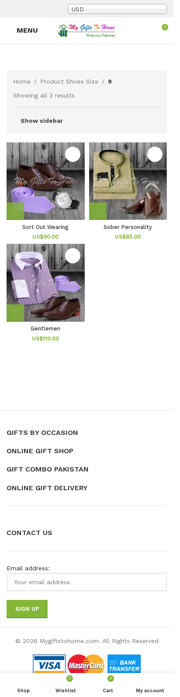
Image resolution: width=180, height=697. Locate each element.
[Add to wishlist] (72, 154)
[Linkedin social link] (43, 9)
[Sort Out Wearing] (46, 181)
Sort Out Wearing (45, 227)
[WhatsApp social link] (53, 9)
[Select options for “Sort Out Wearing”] (15, 211)
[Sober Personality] (128, 181)
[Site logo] (87, 30)
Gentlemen (45, 328)
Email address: (28, 568)
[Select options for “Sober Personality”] (98, 211)
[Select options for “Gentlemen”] (15, 313)
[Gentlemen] (46, 283)
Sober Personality (128, 227)
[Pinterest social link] (33, 9)
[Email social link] (22, 9)
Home (22, 81)
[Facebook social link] (12, 9)
